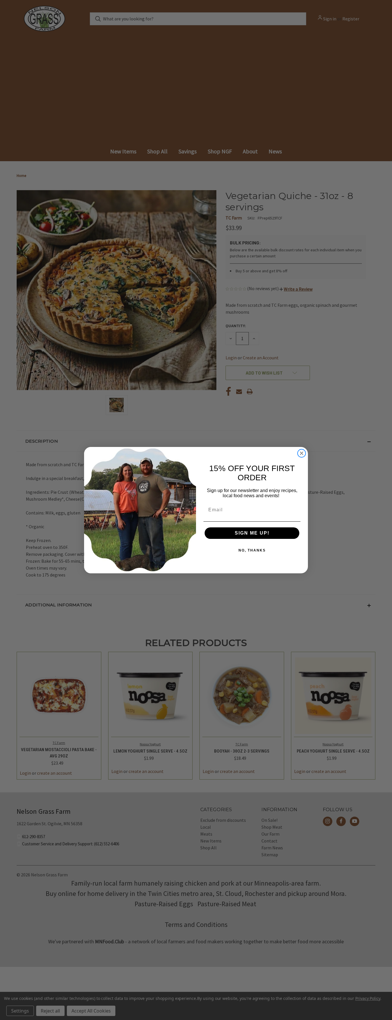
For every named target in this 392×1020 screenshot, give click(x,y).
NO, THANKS (252, 550)
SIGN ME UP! (252, 533)
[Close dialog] (301, 453)
